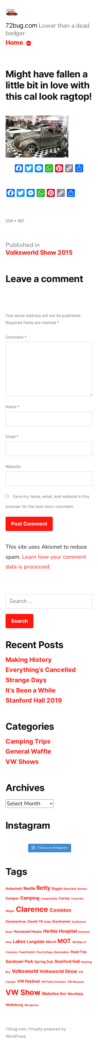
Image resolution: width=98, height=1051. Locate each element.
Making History (29, 659)
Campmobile (49, 898)
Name (13, 406)
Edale (47, 921)
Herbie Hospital (60, 931)
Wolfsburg (14, 1005)
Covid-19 (35, 921)
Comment (16, 337)
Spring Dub (43, 962)
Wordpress (31, 1005)
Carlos (64, 898)
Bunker (82, 888)
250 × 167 (15, 221)
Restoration (61, 952)
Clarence (32, 909)
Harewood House (28, 931)
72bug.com (21, 25)
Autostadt (14, 888)
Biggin (57, 888)
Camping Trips (28, 741)
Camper (12, 898)
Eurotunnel (61, 921)
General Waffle (28, 751)
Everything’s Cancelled (41, 669)
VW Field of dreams (53, 981)
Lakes (19, 941)
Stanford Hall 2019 (34, 700)
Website (13, 466)
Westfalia (75, 994)
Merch (51, 942)
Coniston (60, 910)
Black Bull (70, 888)
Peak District (27, 952)
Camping (29, 898)
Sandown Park (19, 961)
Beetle (29, 888)
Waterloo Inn (54, 993)
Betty (43, 887)
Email (12, 436)
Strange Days (26, 680)
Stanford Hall (67, 961)
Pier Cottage (45, 952)
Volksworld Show (58, 971)
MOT (64, 940)
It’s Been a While (31, 690)
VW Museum (75, 981)
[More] (29, 43)
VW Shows (22, 761)
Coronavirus (16, 921)
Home (14, 42)
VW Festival (28, 981)
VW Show (23, 992)
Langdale (35, 941)
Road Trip (79, 952)
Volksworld (25, 971)
